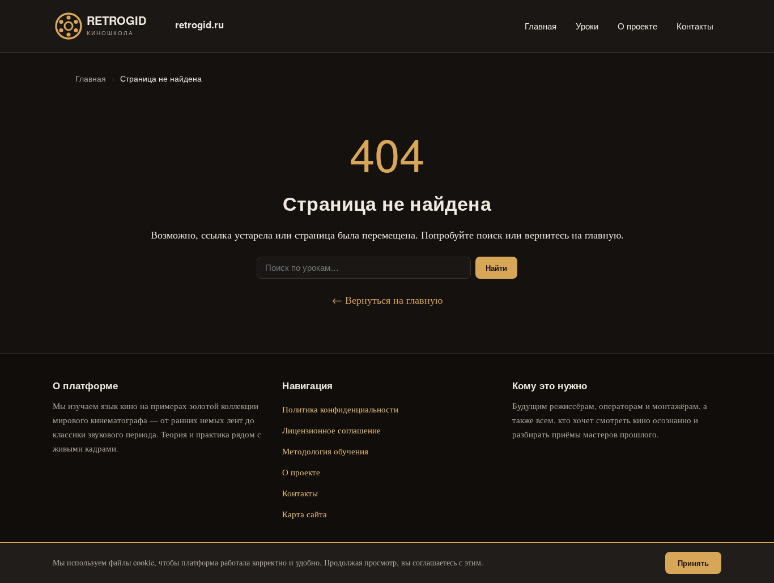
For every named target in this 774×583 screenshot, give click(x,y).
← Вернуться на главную (387, 300)
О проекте (637, 26)
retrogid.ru (199, 24)
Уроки (587, 26)
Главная (540, 26)
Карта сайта (304, 514)
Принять (693, 563)
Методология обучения (325, 451)
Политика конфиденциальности (340, 409)
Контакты (695, 26)
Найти (496, 267)
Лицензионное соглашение (331, 430)
